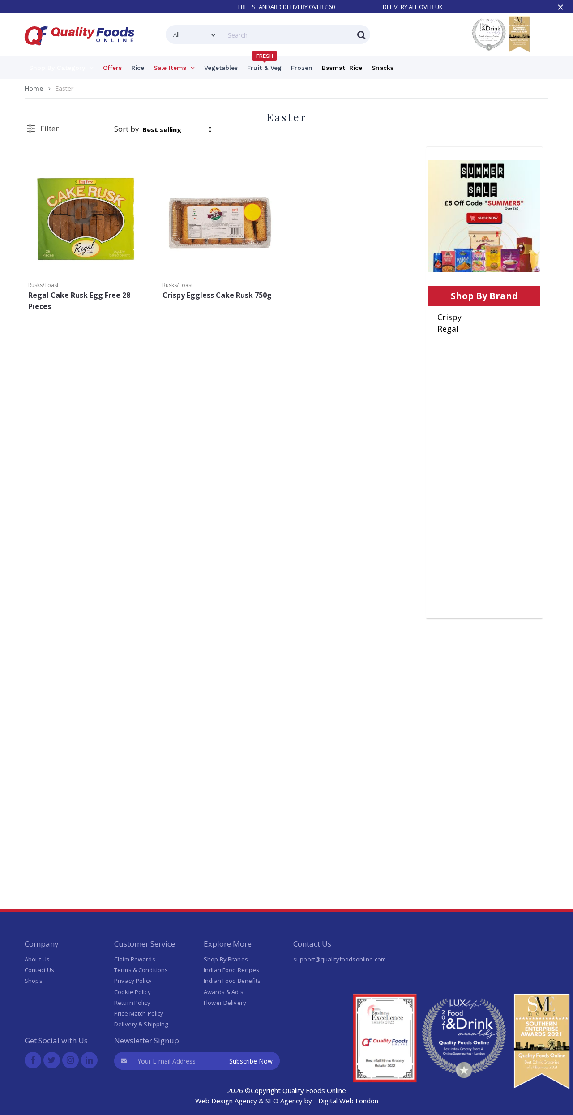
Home (34, 88)
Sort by (126, 129)
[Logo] (82, 51)
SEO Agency (284, 1100)
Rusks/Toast (43, 285)
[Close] (560, 7)
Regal (447, 328)
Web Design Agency (226, 1100)
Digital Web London (348, 1100)
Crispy (449, 317)
